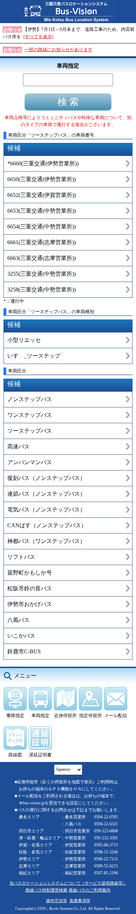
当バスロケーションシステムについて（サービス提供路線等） (68, 883)
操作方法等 (56, 901)
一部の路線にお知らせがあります (58, 49)
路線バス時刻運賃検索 (46, 890)
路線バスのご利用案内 (90, 890)
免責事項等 (79, 901)
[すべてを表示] (38, 36)
